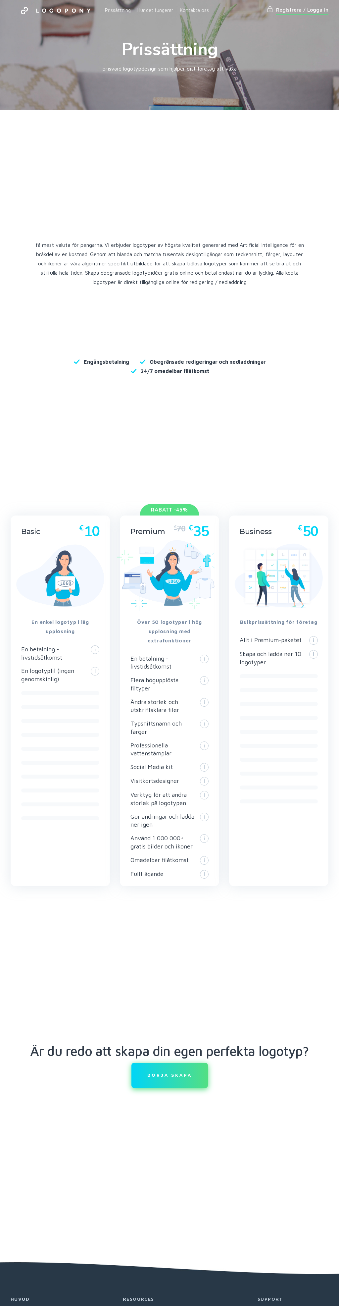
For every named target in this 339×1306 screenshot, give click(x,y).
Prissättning (118, 10)
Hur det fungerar (155, 10)
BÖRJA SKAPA (169, 1075)
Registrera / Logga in (302, 10)
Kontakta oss (194, 10)
